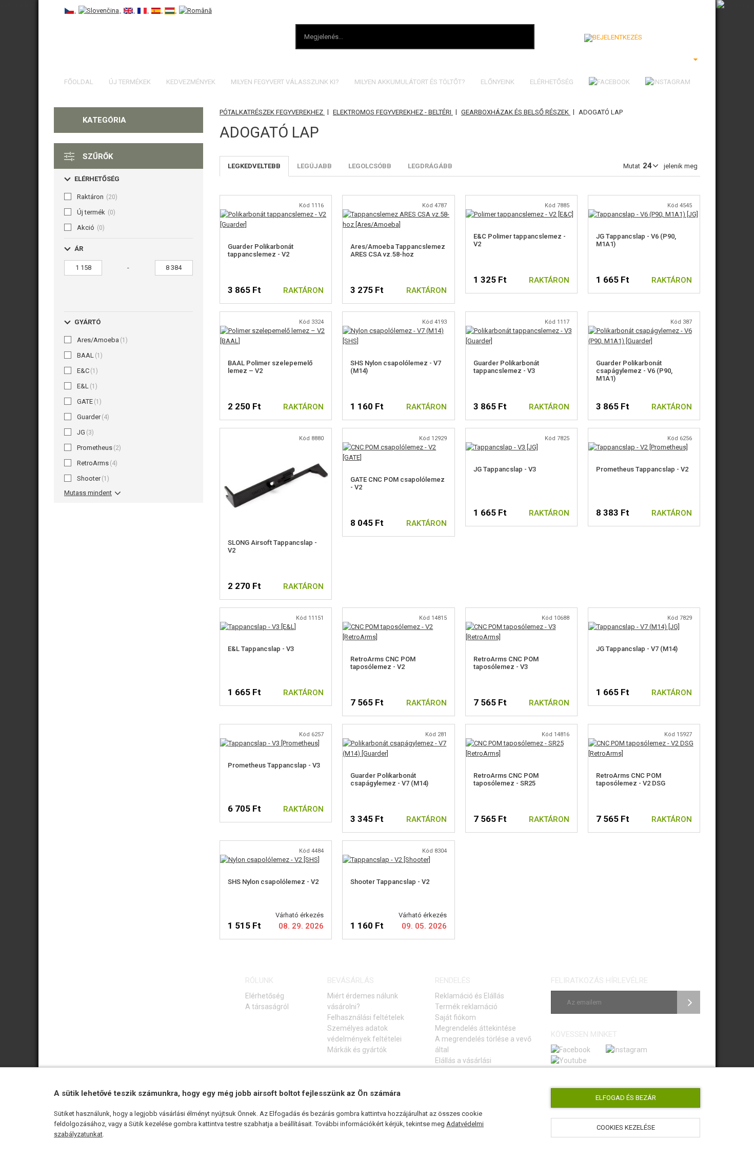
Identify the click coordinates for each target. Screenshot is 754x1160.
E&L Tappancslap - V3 (261, 649)
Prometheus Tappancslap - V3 (274, 765)
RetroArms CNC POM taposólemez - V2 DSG (630, 779)
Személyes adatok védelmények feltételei (364, 1033)
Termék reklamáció (466, 1006)
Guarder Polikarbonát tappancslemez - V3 (506, 367)
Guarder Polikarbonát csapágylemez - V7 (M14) (389, 779)
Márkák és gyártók (357, 1050)
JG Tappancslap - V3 (504, 469)
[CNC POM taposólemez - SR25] (521, 743)
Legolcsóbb (369, 166)
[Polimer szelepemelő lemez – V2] (275, 331)
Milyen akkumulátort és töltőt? (409, 82)
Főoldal (78, 82)
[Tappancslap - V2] (275, 447)
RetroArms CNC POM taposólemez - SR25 (506, 779)
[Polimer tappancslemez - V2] (519, 214)
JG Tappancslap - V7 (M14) (637, 649)
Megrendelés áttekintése (475, 1028)
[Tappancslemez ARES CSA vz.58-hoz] (398, 214)
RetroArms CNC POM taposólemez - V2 (382, 663)
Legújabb (314, 166)
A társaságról (267, 1006)
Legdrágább (430, 166)
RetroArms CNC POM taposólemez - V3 (506, 663)
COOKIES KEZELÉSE (626, 1127)
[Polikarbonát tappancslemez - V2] (275, 214)
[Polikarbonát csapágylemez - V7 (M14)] (398, 743)
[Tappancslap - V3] (502, 447)
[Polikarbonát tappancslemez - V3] (521, 331)
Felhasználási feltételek (365, 1017)
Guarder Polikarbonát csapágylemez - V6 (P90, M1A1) (634, 370)
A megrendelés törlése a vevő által (483, 1044)
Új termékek (130, 82)
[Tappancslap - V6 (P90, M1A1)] (643, 214)
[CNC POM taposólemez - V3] (521, 627)
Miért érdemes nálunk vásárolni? (362, 1001)
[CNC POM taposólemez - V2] (398, 627)
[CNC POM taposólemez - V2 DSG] (644, 743)
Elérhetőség (264, 996)
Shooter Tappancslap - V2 (389, 882)
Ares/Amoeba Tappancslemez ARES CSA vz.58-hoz (397, 250)
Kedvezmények (190, 82)
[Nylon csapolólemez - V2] (270, 859)
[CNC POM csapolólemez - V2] (398, 447)
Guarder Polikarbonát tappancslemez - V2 (260, 250)
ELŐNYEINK (497, 82)
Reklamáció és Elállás (469, 996)
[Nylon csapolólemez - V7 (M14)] (398, 331)
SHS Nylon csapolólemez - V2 (273, 882)
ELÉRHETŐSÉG (551, 82)
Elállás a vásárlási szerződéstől (463, 1065)
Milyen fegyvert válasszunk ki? (285, 82)
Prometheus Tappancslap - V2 (642, 469)
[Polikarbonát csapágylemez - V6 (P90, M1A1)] (644, 331)
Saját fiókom (455, 1017)
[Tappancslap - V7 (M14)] (634, 627)
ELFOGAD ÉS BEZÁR (626, 1098)
